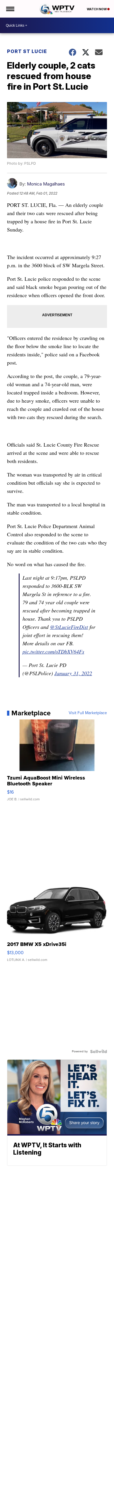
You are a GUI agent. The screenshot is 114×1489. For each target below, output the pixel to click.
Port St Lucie (27, 51)
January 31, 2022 (73, 673)
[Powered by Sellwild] (98, 1051)
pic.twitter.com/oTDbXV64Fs (53, 651)
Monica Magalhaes (46, 184)
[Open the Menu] (9, 8)
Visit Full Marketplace (88, 713)
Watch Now (97, 9)
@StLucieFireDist (69, 626)
